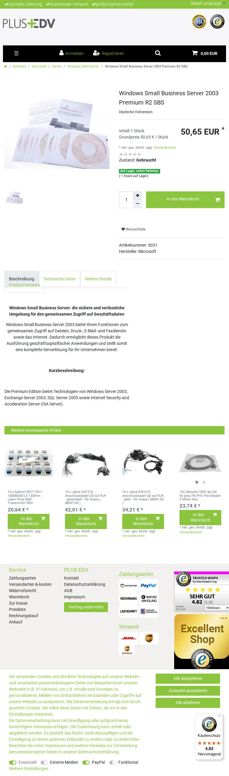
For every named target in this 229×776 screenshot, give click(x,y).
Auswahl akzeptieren (188, 690)
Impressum (74, 596)
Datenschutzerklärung (84, 584)
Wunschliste (135, 229)
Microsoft (39, 66)
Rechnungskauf (23, 615)
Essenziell (27, 762)
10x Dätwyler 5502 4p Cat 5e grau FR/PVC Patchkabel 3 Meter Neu (200, 495)
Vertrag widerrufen (86, 607)
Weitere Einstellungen (28, 768)
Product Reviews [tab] (24, 284)
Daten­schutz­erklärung (98, 751)
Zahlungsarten (22, 578)
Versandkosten (165, 148)
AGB (68, 590)
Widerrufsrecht (22, 590)
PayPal (98, 762)
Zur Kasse (18, 603)
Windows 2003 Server (83, 66)
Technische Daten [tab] (59, 278)
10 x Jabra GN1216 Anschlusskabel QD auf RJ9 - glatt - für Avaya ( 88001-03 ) (143, 497)
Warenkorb (19, 596)
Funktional (128, 762)
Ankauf (15, 622)
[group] (200, 463)
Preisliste (17, 609)
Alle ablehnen (188, 702)
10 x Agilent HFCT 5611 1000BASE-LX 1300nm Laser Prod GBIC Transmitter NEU (25, 497)
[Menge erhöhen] (137, 195)
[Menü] (219, 717)
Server (57, 66)
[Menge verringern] (137, 204)
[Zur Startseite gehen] (5, 66)
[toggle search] (158, 53)
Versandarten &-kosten (30, 584)
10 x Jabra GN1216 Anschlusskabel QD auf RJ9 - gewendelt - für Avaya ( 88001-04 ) (85, 497)
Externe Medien (64, 762)
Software (19, 66)
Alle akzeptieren (188, 678)
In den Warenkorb (183, 198)
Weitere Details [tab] (98, 278)
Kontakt (71, 578)
